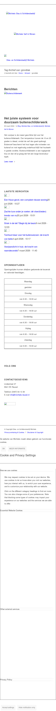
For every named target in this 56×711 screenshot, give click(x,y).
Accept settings (8, 707)
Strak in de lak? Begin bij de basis (20, 223)
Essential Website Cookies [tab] (11, 510)
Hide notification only (27, 707)
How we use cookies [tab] (8, 470)
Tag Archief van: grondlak (17, 70)
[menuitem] (14, 432)
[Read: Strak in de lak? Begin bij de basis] (6, 219)
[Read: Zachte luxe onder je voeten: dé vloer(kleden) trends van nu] (6, 207)
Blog (19, 126)
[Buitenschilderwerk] (24, 103)
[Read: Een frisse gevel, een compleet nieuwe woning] (6, 195)
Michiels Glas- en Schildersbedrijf (33, 126)
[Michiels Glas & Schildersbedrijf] (23, 60)
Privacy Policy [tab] (6, 679)
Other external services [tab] (10, 609)
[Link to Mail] (50, 429)
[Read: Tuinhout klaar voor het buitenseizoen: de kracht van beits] (6, 230)
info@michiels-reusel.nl (19, 394)
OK (3, 448)
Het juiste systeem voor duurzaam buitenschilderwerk (26, 120)
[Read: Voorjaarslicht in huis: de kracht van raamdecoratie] (6, 242)
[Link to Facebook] (45, 429)
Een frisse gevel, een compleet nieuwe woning (25, 199)
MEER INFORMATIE (17, 448)
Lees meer (8, 161)
